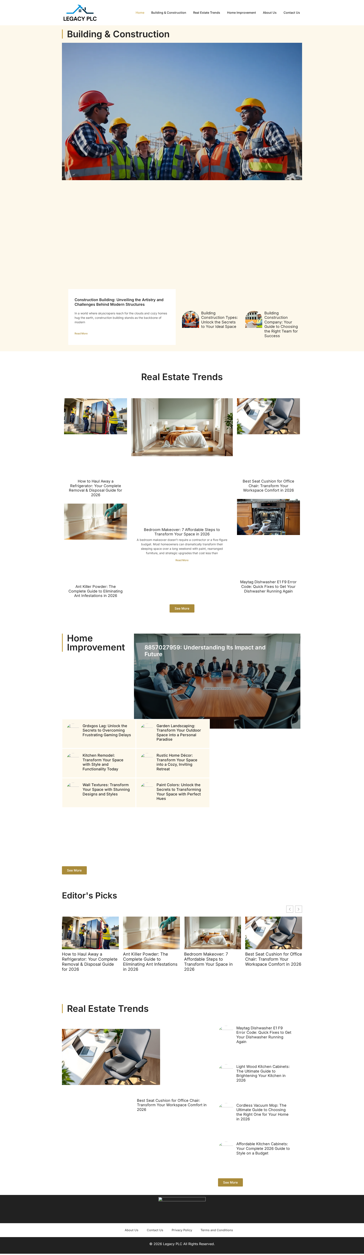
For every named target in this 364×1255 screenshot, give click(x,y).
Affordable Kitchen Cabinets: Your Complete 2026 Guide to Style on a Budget (263, 1148)
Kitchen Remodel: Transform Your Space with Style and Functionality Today (103, 762)
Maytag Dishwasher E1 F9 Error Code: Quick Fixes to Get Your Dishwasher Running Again (268, 586)
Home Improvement (241, 12)
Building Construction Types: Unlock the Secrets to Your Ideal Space (219, 320)
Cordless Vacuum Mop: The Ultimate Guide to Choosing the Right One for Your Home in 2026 (262, 1112)
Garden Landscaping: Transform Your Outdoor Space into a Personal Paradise (179, 733)
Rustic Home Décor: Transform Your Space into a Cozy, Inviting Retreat (177, 762)
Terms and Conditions (217, 1230)
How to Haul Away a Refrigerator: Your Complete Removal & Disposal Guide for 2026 (95, 488)
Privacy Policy (182, 1230)
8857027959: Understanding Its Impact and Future (205, 651)
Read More (81, 333)
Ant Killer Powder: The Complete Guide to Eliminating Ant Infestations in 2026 (95, 591)
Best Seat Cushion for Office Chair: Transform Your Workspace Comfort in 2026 (268, 485)
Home (140, 12)
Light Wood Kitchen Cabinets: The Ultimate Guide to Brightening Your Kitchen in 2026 (263, 1073)
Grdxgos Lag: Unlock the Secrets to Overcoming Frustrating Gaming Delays (107, 730)
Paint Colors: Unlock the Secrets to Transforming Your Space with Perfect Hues (179, 792)
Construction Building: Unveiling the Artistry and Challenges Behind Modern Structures (119, 302)
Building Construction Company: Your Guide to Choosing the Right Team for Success (281, 324)
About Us (270, 12)
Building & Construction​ (168, 12)
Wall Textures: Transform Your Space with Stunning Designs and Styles (106, 789)
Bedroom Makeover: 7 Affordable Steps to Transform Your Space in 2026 (182, 531)
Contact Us (292, 12)
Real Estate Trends (206, 12)
